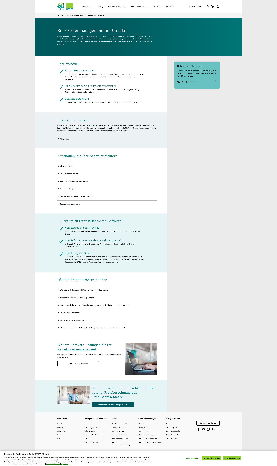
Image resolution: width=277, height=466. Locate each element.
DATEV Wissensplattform (120, 424)
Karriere (60, 438)
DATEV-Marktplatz (91, 442)
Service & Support (144, 6)
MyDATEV (170, 6)
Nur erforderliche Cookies (211, 458)
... (64, 15)
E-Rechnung (88, 438)
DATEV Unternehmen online (148, 424)
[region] (138, 458)
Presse (59, 435)
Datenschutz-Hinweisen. (53, 464)
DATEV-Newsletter (172, 435)
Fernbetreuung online (119, 438)
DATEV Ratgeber (172, 438)
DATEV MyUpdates (118, 431)
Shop (132, 6)
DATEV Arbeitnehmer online (148, 438)
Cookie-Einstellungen (192, 458)
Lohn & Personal (90, 431)
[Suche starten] (207, 6)
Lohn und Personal (77, 15)
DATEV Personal (144, 431)
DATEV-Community (173, 431)
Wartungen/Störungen (119, 435)
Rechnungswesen (90, 427)
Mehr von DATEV (195, 6)
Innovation (61, 431)
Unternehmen (87, 6)
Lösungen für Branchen (93, 435)
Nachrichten (158, 6)
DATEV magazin (171, 427)
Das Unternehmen (64, 424)
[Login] (218, 6)
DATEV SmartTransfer (146, 435)
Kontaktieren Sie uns (208, 423)
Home (58, 15)
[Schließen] (273, 458)
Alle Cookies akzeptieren (232, 458)
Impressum (64, 464)
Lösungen (101, 6)
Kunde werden (89, 424)
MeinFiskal (142, 427)
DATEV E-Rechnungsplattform (149, 442)
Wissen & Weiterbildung (117, 6)
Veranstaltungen (172, 424)
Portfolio (60, 427)
